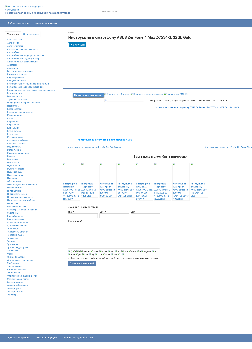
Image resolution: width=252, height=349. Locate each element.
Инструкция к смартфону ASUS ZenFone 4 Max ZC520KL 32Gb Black (89, 190)
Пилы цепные (14, 191)
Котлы (10, 118)
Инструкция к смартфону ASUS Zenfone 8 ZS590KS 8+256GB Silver (107, 190)
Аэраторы (12, 65)
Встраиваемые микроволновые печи (25, 87)
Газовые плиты (14, 93)
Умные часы (13, 250)
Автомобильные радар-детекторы (24, 58)
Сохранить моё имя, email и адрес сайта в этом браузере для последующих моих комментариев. (114, 258)
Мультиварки (13, 165)
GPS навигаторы (15, 39)
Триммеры (12, 244)
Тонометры (12, 238)
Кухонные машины (16, 143)
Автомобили (13, 52)
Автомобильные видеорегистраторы (25, 55)
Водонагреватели (15, 77)
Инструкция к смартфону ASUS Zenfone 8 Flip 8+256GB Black (199, 190)
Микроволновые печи (18, 153)
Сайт (133, 212)
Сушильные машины (17, 225)
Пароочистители (15, 187)
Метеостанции (14, 150)
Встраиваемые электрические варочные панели (31, 90)
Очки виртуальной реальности (22, 184)
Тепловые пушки (15, 235)
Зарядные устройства (17, 99)
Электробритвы (15, 282)
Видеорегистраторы (17, 74)
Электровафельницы (17, 285)
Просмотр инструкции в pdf (88, 95)
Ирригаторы (13, 106)
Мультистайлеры (15, 169)
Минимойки (13, 162)
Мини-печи (12, 159)
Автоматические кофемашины (22, 49)
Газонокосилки (14, 96)
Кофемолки (13, 128)
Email (102, 212)
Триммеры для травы (18, 247)
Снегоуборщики (15, 216)
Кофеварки (13, 121)
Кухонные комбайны (17, 140)
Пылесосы (12, 203)
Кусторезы (12, 134)
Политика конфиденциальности (77, 337)
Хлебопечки (13, 263)
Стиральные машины (17, 222)
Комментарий (75, 221)
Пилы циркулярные (17, 194)
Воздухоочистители (16, 80)
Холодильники (14, 266)
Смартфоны (13, 213)
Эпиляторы (12, 295)
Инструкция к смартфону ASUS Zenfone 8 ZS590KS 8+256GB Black (126, 190)
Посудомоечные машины (20, 197)
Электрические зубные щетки (22, 276)
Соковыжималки (15, 219)
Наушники (12, 178)
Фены (10, 254)
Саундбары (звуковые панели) (22, 209)
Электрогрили (14, 288)
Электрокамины (15, 291)
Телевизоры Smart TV (17, 232)
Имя (71, 212)
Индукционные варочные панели (23, 102)
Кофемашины (14, 124)
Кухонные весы (15, 137)
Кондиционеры (14, 115)
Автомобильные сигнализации (22, 61)
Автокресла (13, 43)
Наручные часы (14, 172)
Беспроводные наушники (20, 71)
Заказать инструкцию (46, 23)
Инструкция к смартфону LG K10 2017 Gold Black (227, 147)
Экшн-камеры (14, 272)
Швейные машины (16, 269)
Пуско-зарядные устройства (21, 200)
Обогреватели (14, 181)
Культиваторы (14, 131)
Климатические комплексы (21, 112)
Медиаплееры (14, 147)
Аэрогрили (12, 68)
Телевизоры (13, 228)
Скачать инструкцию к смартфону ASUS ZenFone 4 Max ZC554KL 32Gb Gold (197, 107)
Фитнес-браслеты (16, 257)
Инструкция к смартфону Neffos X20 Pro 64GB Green (94, 147)
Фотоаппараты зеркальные (20, 260)
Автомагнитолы (15, 46)
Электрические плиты (18, 279)
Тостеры (11, 241)
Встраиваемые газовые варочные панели (28, 84)
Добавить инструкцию (19, 23)
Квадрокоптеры (15, 109)
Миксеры (12, 156)
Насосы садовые (15, 175)
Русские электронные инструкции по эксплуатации (37, 12)
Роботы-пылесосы (16, 206)
